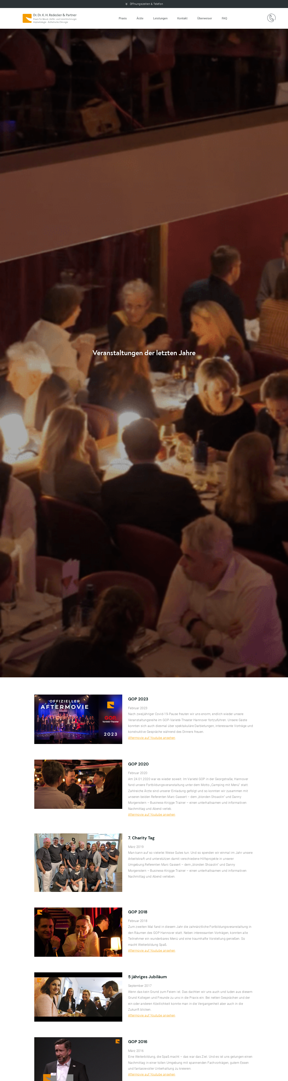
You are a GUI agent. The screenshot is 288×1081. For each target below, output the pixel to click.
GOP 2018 (137, 912)
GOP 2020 (138, 764)
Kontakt (182, 18)
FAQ (224, 18)
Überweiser (204, 18)
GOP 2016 (137, 1041)
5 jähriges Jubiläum (147, 976)
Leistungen (160, 18)
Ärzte (140, 18)
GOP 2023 (138, 699)
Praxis (123, 18)
